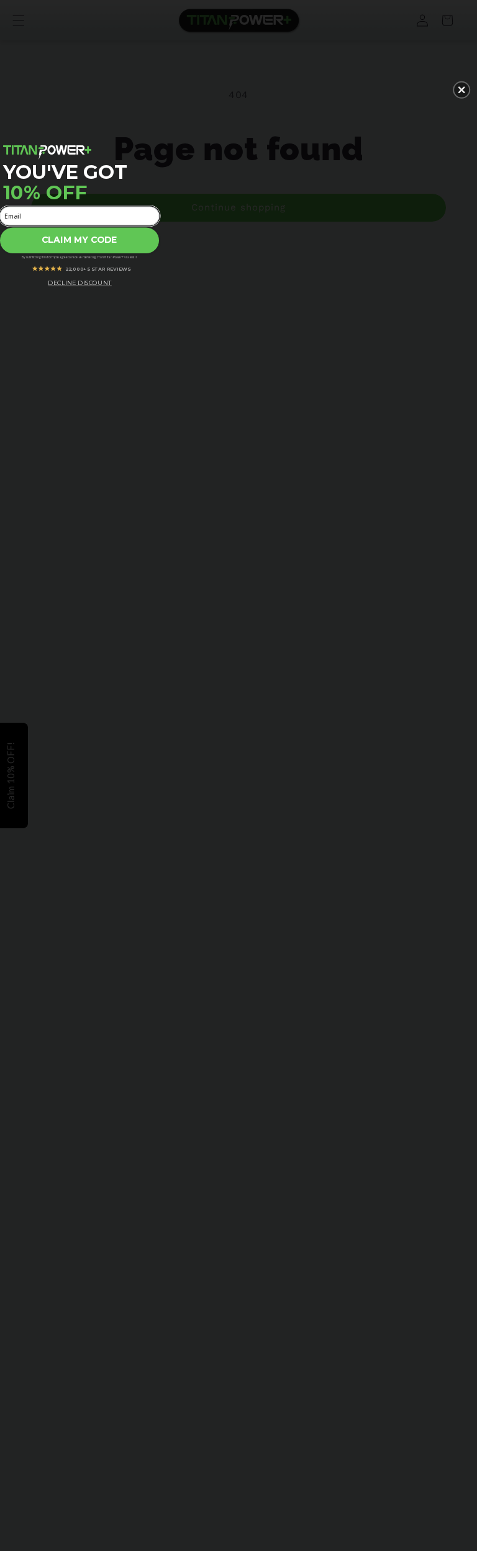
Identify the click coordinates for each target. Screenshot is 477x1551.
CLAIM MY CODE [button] (79, 240)
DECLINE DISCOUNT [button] (79, 282)
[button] (461, 90)
